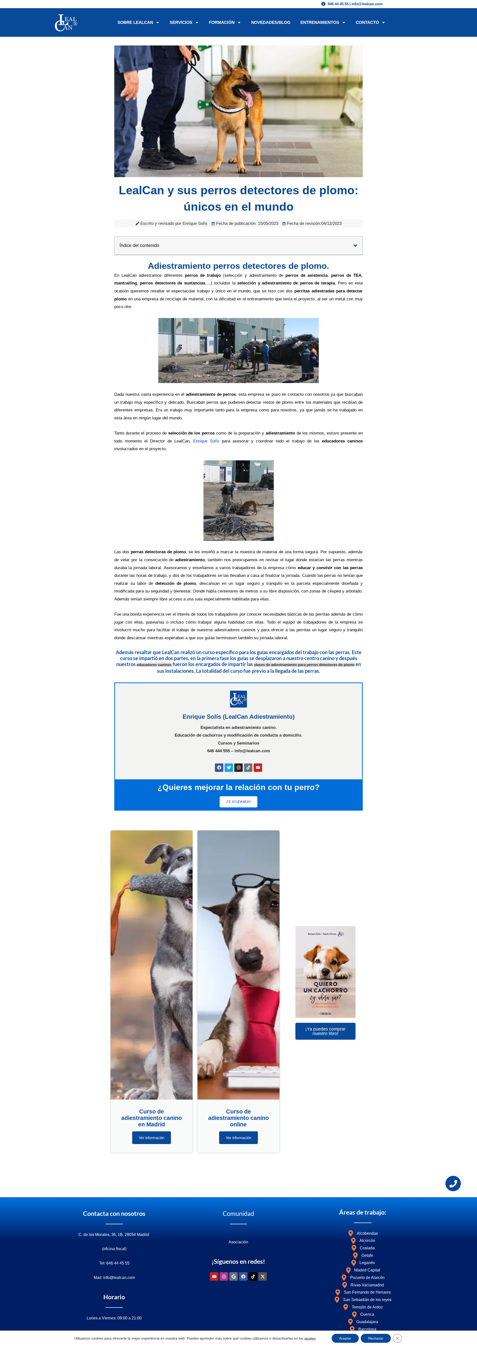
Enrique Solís (206, 441)
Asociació (237, 1242)
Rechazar (375, 1338)
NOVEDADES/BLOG (270, 22)
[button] (355, 245)
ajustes (310, 1338)
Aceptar (345, 1338)
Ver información (151, 1138)
